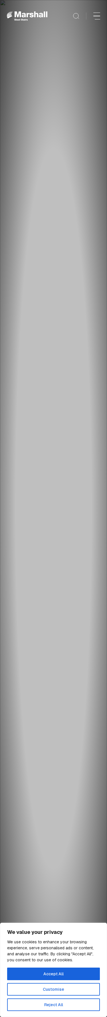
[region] (53, 970)
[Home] (27, 16)
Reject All (53, 1004)
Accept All (53, 973)
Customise (53, 989)
